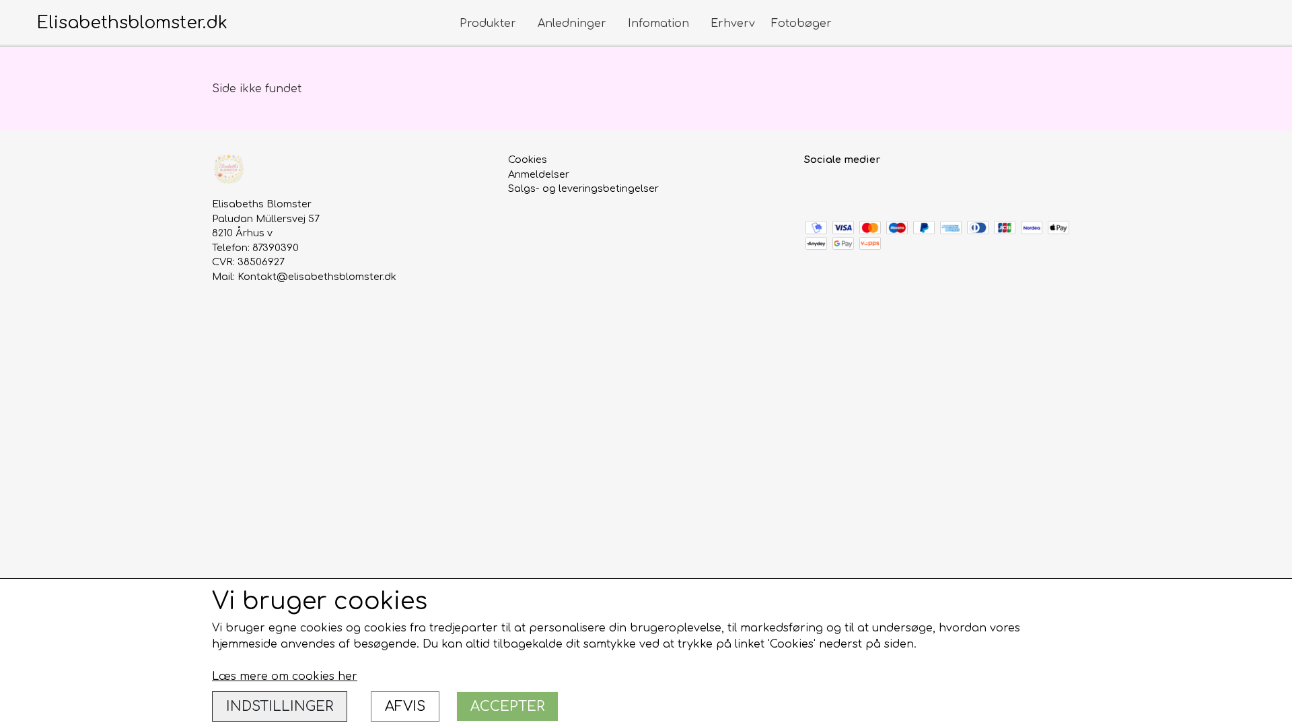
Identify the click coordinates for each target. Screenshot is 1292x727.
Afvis (405, 706)
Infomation (658, 24)
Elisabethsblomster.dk (132, 22)
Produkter (488, 24)
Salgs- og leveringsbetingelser (583, 188)
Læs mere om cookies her (284, 676)
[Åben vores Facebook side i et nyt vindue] (816, 190)
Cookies (527, 159)
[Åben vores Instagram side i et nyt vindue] (845, 190)
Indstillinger (279, 706)
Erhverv (733, 24)
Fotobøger (801, 24)
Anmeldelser (538, 174)
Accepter (507, 706)
